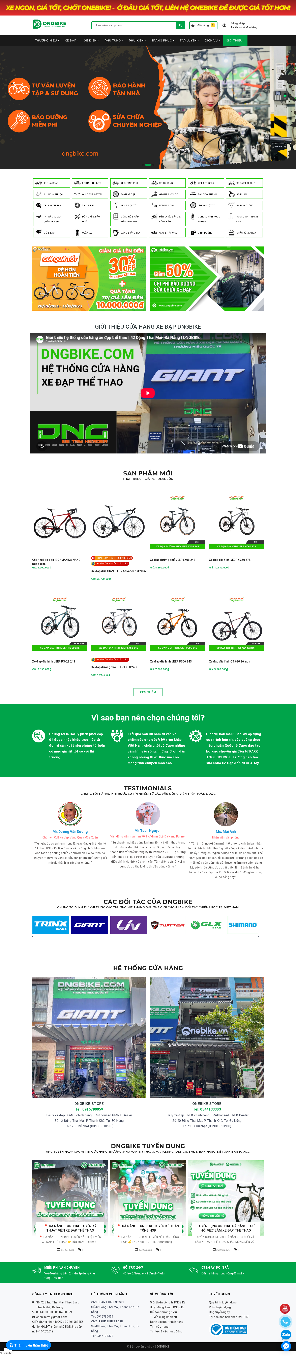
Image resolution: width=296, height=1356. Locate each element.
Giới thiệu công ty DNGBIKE (168, 1302)
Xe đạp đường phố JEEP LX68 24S (114, 667)
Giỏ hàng (205, 25)
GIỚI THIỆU (234, 40)
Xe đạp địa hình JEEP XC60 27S (230, 559)
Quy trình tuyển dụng (223, 1302)
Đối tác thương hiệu (163, 1312)
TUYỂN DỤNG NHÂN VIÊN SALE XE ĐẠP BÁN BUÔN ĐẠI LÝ (148, 1229)
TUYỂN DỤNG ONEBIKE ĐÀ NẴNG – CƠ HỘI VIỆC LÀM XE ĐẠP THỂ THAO (70, 1228)
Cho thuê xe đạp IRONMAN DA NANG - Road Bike (57, 561)
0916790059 (63, 1312)
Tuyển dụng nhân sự (163, 1317)
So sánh (5, 1353)
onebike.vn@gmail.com (51, 1317)
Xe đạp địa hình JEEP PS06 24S (171, 661)
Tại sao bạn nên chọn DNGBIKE (229, 1317)
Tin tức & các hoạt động (166, 1331)
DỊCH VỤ (212, 40)
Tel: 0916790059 (89, 1109)
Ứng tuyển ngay (219, 1312)
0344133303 (44, 1312)
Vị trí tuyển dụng (220, 1307)
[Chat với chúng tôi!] (286, 1346)
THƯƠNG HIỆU (46, 40)
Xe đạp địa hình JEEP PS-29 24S (53, 661)
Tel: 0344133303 (207, 1109)
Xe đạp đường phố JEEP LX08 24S (172, 559)
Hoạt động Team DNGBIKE (167, 1307)
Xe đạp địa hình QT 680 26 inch (229, 661)
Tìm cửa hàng (159, 1326)
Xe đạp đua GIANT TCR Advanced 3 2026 (118, 571)
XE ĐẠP (71, 40)
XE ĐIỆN (90, 40)
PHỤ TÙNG (113, 40)
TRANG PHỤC (162, 40)
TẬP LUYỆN (189, 40)
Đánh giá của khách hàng (166, 1321)
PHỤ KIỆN (137, 40)
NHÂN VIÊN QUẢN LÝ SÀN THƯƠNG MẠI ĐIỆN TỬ (226, 1192)
